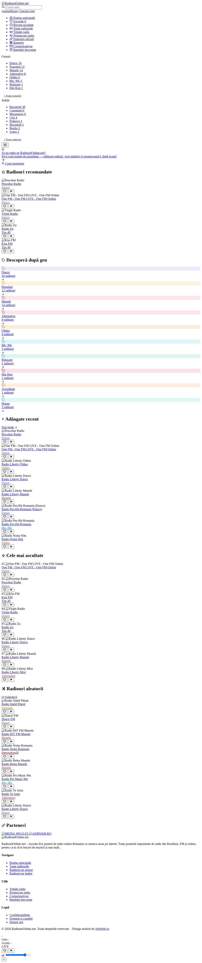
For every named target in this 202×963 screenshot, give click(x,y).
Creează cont (27, 11)
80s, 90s (15, 81)
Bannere (18, 42)
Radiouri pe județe (20, 873)
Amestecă (10, 697)
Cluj (13, 117)
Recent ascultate (23, 25)
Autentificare (10, 11)
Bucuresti (16, 124)
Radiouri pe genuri (21, 870)
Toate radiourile (23, 28)
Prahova (15, 121)
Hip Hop (16, 88)
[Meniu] (5, 145)
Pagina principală (24, 18)
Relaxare (16, 84)
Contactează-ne (23, 46)
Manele (16, 70)
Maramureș (17, 114)
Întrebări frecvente (24, 49)
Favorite (19, 21)
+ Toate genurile (12, 95)
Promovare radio (23, 35)
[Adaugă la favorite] (5, 951)
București (17, 107)
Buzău (14, 128)
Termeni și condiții (21, 918)
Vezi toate (8, 427)
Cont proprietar (14, 163)
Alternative (17, 73)
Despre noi (16, 922)
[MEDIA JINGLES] (15, 833)
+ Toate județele (12, 139)
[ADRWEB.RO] (40, 833)
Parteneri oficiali (23, 39)
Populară (16, 66)
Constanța (16, 110)
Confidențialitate (19, 915)
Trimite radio (21, 32)
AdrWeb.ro (102, 928)
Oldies (14, 77)
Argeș (14, 131)
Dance (15, 63)
